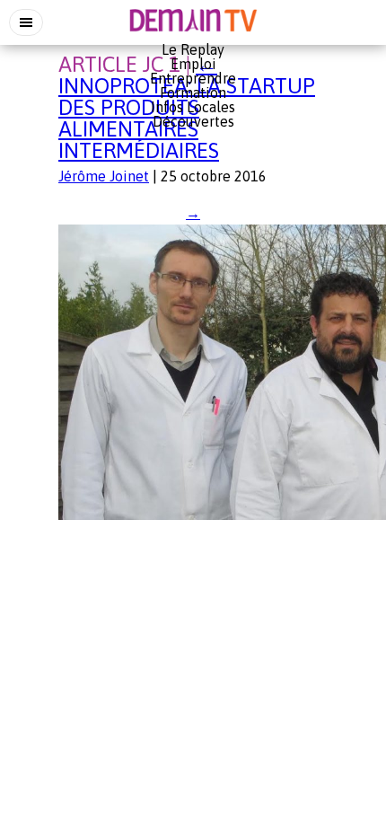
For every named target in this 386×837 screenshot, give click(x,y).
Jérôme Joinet (103, 176)
